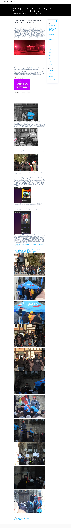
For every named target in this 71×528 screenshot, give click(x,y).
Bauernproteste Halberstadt (30, 514)
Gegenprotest (51, 70)
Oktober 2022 (51, 60)
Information (50, 71)
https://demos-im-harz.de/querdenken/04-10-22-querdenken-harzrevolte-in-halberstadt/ (27, 249)
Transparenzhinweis (51, 39)
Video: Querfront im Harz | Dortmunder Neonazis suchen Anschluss (52, 29)
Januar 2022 (50, 66)
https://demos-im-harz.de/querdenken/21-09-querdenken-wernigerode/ (25, 251)
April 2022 (50, 63)
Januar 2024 (50, 52)
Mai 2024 (50, 49)
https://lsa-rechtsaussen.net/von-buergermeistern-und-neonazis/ (24, 252)
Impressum (50, 81)
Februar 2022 (50, 64)
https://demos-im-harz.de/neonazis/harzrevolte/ (22, 246)
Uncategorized (51, 76)
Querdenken (50, 74)
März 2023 (50, 58)
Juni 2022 (50, 61)
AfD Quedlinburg (18, 514)
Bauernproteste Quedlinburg (38, 514)
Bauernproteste (23, 514)
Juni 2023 (50, 55)
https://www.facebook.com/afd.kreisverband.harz (22, 250)
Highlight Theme (43, 526)
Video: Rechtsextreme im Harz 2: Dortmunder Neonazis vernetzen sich (52, 26)
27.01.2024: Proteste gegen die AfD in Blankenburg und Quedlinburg (52, 37)
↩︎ (19, 245)
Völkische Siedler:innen (52, 79)
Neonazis (50, 73)
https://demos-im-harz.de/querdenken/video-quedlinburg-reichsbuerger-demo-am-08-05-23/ (28, 248)
